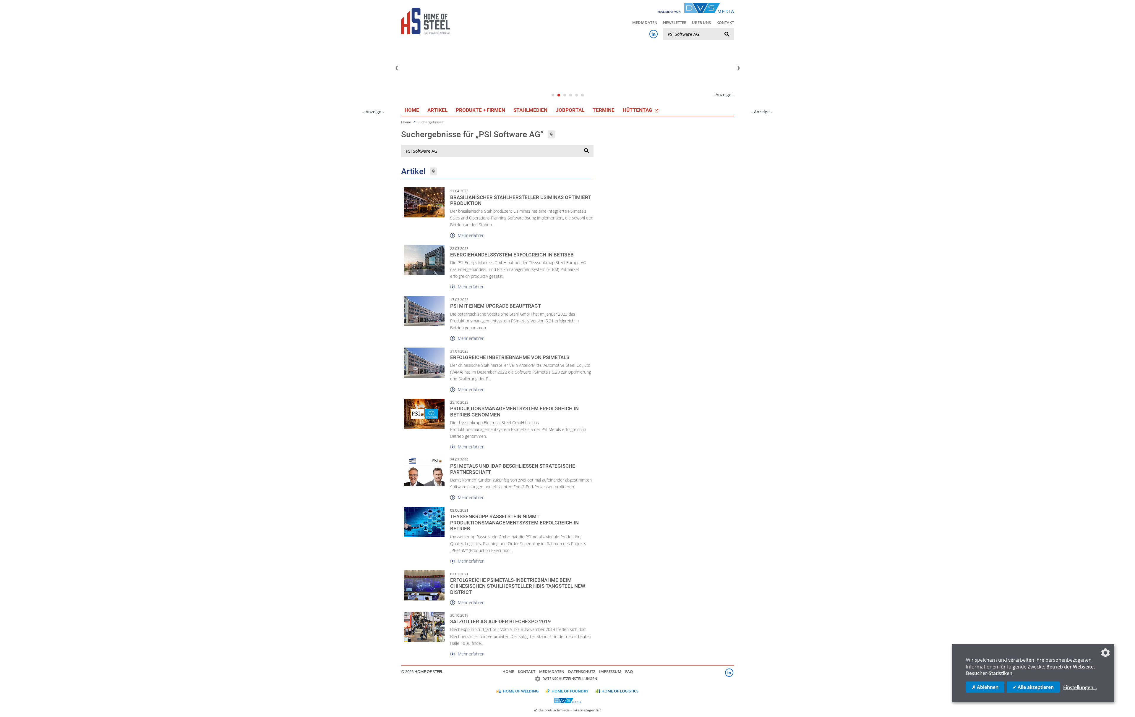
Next (738, 68)
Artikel (437, 110)
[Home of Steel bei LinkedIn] (653, 34)
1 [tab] (553, 95)
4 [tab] (570, 95)
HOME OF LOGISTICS (619, 691)
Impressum (610, 671)
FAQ (629, 671)
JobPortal (570, 110)
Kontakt (725, 22)
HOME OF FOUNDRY (570, 691)
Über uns (701, 22)
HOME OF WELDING (521, 691)
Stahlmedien (530, 110)
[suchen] (727, 34)
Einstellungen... (1080, 687)
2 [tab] (559, 95)
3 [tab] (565, 95)
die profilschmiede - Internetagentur (570, 710)
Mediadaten (644, 22)
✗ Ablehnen (985, 687)
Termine (603, 110)
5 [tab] (576, 95)
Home (412, 110)
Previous (397, 68)
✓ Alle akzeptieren (1033, 687)
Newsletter (674, 22)
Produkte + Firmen (480, 110)
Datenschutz (581, 671)
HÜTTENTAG (638, 110)
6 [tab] (582, 95)
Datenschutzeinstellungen (569, 678)
